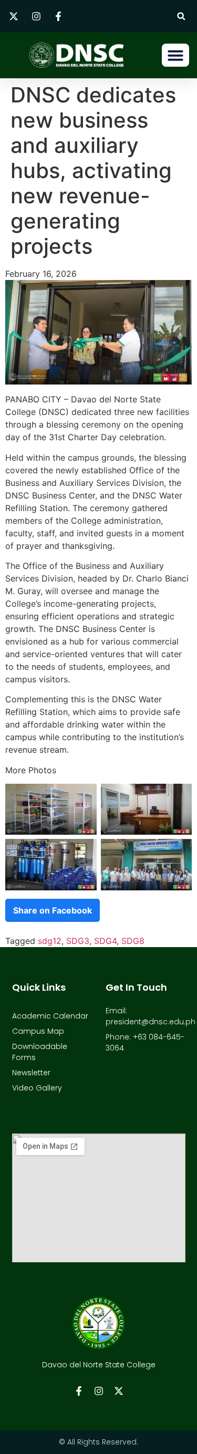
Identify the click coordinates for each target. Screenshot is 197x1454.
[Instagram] (98, 1391)
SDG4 (105, 941)
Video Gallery (37, 1088)
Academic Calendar (50, 1016)
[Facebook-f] (79, 1391)
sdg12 (49, 941)
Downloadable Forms (39, 1052)
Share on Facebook (52, 910)
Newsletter (31, 1072)
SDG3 (77, 941)
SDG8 (132, 941)
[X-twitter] (118, 1391)
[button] (181, 16)
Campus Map (38, 1031)
